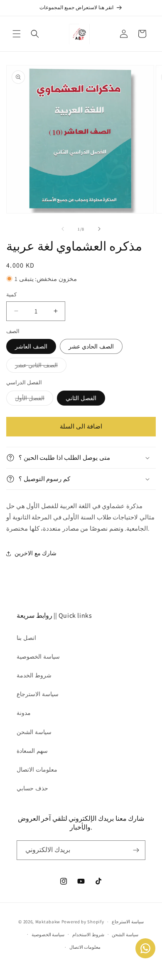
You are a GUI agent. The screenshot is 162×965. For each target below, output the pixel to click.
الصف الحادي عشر (91, 346)
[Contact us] (145, 948)
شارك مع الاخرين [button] (35, 553)
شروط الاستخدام (88, 934)
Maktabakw (47, 922)
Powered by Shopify (82, 922)
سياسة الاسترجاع (38, 694)
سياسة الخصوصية (38, 656)
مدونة (24, 713)
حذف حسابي (32, 788)
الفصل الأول (34, 400)
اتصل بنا (26, 638)
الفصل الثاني (81, 398)
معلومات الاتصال (37, 769)
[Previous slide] (63, 229)
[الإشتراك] (136, 850)
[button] (16, 34)
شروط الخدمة (34, 675)
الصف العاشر (31, 346)
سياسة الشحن (34, 732)
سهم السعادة (32, 750)
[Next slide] (99, 229)
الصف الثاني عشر (40, 367)
